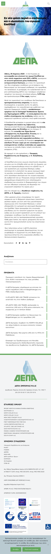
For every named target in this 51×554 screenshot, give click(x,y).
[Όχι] (48, 544)
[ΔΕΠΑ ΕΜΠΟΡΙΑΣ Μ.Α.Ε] (25, 4)
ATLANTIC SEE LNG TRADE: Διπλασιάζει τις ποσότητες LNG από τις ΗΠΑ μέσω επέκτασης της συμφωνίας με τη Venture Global (24, 307)
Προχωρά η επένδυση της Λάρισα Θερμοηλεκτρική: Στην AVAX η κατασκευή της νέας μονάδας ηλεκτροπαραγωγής (25, 279)
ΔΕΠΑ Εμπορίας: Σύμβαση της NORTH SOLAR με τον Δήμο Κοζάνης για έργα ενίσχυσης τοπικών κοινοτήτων (24, 325)
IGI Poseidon (8, 461)
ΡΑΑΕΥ (6, 447)
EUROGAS (7, 458)
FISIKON (6, 449)
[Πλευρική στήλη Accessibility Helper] (48, 527)
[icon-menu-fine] (3, 4)
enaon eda (7, 454)
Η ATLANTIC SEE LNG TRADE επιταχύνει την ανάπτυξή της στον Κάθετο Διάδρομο (23, 298)
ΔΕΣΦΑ (6, 452)
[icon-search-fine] (48, 3)
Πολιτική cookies (31, 549)
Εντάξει (16, 549)
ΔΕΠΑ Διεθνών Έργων (11, 456)
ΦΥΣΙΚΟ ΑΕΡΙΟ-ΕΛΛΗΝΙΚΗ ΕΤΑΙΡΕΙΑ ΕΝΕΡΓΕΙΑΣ (19, 408)
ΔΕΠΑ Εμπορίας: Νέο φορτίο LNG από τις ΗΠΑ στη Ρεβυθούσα (25, 334)
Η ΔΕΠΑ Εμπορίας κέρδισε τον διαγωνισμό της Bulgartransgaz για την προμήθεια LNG (23, 316)
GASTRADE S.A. (9, 410)
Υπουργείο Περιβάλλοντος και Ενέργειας (16, 445)
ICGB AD (6, 463)
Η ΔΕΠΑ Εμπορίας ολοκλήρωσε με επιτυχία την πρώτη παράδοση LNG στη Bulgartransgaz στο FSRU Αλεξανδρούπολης (23, 289)
